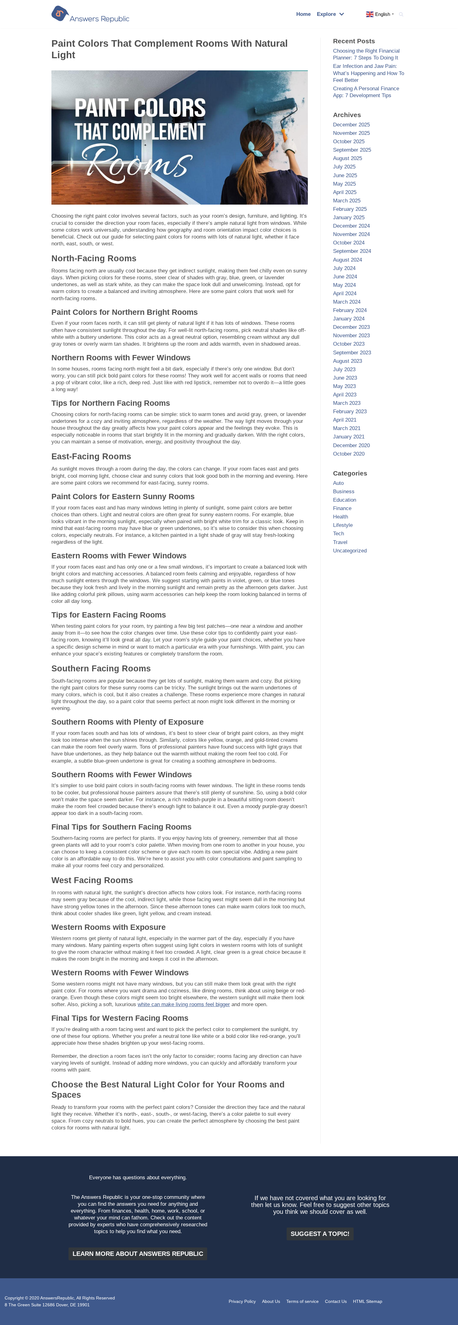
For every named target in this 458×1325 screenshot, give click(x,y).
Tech (338, 534)
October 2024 (349, 243)
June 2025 (345, 175)
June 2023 (345, 378)
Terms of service (302, 1301)
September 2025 (352, 150)
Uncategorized (350, 551)
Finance (342, 508)
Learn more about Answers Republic (138, 1253)
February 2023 (350, 411)
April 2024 (344, 293)
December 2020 (351, 445)
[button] (401, 14)
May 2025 (344, 184)
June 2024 (345, 277)
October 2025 (349, 141)
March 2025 (346, 201)
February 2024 (350, 310)
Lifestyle (343, 525)
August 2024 (347, 260)
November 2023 (351, 335)
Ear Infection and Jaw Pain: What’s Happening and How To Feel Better (368, 73)
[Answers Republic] (90, 14)
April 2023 (344, 395)
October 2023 (349, 344)
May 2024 (344, 285)
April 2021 (344, 420)
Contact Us (336, 1301)
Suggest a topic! (320, 1233)
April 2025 (344, 192)
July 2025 (344, 167)
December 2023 (351, 327)
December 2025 (351, 125)
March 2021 (346, 428)
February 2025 (350, 209)
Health (340, 517)
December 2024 (351, 226)
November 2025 (351, 133)
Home (303, 14)
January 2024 (349, 319)
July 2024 (344, 268)
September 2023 (352, 353)
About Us (271, 1301)
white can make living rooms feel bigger (184, 1004)
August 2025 (347, 158)
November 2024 (351, 234)
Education (344, 500)
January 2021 (349, 437)
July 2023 (344, 369)
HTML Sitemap (367, 1301)
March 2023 (346, 403)
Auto (338, 483)
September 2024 (352, 251)
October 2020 (349, 454)
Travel (340, 542)
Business (344, 492)
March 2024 (346, 302)
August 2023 (347, 361)
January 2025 (349, 217)
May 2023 (344, 386)
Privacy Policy (242, 1301)
